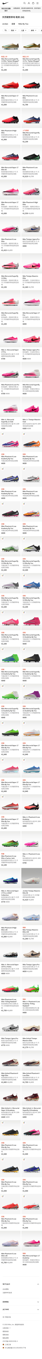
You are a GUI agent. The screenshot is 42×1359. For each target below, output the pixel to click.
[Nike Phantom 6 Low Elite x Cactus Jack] (10, 841)
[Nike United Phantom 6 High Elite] (10, 1060)
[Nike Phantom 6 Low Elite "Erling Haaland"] (10, 987)
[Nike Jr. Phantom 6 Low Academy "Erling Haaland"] (31, 987)
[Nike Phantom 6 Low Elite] (31, 83)
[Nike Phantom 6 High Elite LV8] (10, 915)
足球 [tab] (13, 24)
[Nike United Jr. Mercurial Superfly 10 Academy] (31, 1095)
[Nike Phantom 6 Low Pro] (10, 372)
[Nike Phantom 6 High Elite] (10, 118)
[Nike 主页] (6, 3)
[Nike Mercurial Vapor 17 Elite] (10, 83)
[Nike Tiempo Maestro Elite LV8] (31, 915)
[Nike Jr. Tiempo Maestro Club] (31, 407)
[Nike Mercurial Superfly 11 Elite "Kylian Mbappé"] (10, 44)
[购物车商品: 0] (33, 3)
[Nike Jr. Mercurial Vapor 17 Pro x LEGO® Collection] (10, 878)
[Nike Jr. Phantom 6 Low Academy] (31, 804)
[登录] (29, 3)
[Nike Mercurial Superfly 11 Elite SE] (31, 118)
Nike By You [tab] (23, 24)
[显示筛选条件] (6, 30)
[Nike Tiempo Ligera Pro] (31, 226)
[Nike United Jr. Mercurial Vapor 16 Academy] (10, 1095)
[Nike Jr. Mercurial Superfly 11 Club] (10, 407)
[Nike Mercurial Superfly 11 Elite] (10, 263)
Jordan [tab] (5, 24)
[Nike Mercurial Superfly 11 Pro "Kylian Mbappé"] (31, 44)
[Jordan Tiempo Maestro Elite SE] (31, 878)
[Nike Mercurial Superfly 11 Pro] (10, 300)
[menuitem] (7, 1328)
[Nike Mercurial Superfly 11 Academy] (31, 372)
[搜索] (24, 3)
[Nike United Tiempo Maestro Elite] (31, 1026)
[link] (2, 434)
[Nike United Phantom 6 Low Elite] (31, 1060)
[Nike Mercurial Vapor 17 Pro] (31, 300)
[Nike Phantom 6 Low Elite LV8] (10, 1241)
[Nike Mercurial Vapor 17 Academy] (31, 1241)
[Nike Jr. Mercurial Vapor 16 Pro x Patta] (10, 952)
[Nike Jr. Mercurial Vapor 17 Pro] (10, 337)
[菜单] (37, 3)
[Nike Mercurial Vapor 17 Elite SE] (10, 155)
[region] (21, 24)
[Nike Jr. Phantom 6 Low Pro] (31, 841)
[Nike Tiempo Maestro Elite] (31, 263)
